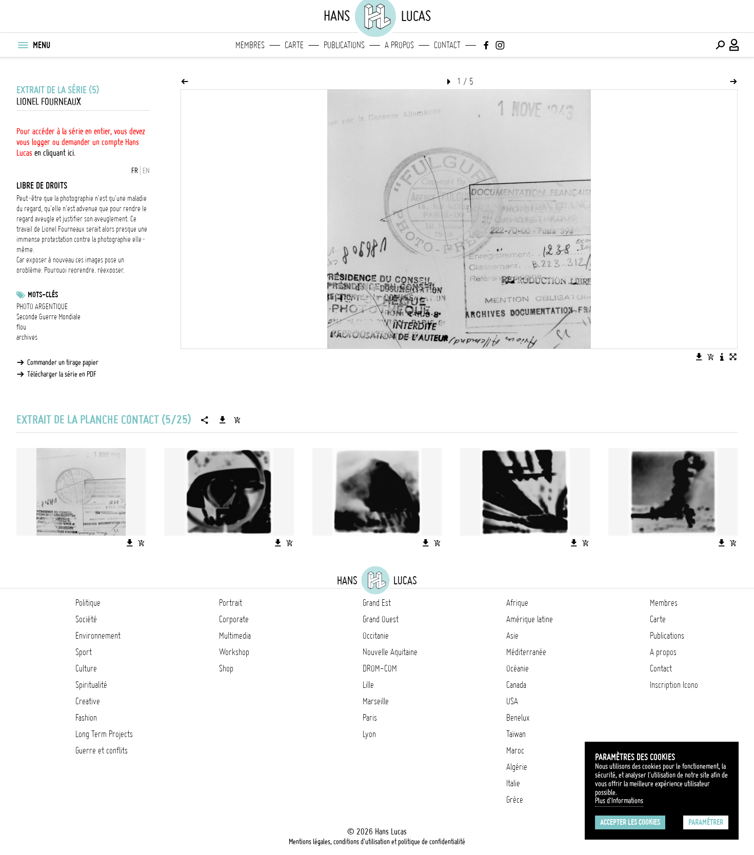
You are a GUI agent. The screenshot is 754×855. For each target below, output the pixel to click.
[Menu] (22, 45)
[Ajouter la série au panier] (237, 419)
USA (512, 701)
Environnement (98, 635)
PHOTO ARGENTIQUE (42, 306)
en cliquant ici (54, 153)
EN (146, 170)
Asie (512, 635)
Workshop (234, 652)
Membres (250, 45)
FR (134, 170)
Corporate (234, 619)
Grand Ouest (381, 619)
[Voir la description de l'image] (721, 356)
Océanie (517, 668)
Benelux (517, 717)
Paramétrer (705, 822)
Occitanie (376, 635)
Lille (368, 685)
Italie (513, 783)
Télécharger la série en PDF (61, 374)
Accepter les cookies (630, 822)
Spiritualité (91, 685)
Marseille (376, 701)
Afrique (517, 603)
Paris (370, 717)
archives (26, 337)
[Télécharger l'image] (699, 356)
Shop (226, 668)
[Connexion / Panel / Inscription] (734, 45)
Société (86, 619)
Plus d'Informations (619, 800)
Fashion (86, 717)
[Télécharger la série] (222, 419)
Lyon (369, 734)
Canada (516, 685)
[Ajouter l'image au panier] (710, 356)
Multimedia (235, 635)
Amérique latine (529, 619)
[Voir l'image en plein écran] (733, 356)
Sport (83, 652)
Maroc (515, 750)
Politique (88, 603)
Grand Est (377, 603)
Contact (447, 45)
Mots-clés (43, 294)
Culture (86, 668)
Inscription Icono (674, 685)
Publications (344, 45)
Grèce (514, 800)
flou (21, 327)
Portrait (230, 603)
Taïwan (516, 734)
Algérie (516, 767)
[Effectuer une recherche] (720, 45)
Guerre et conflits (101, 750)
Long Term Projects (104, 734)
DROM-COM (380, 668)
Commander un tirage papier (62, 362)
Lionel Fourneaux (48, 102)
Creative (87, 701)
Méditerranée (526, 652)
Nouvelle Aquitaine (390, 652)
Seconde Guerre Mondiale (48, 316)
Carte (294, 45)
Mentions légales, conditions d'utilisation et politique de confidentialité (377, 841)
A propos (399, 45)
